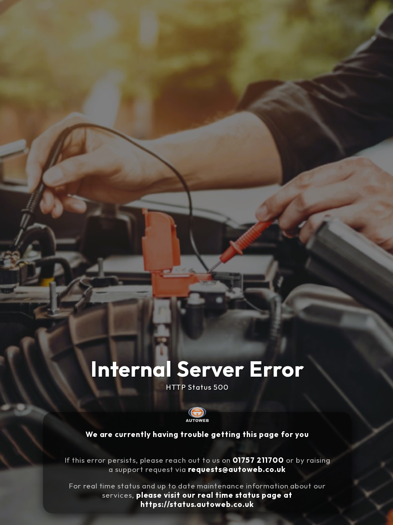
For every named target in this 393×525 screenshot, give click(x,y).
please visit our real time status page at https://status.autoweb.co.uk (214, 499)
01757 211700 (258, 460)
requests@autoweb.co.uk (237, 469)
